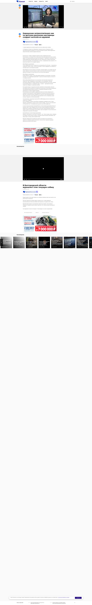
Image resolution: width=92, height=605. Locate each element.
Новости (31, 1)
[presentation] (1, 242)
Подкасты (41, 1)
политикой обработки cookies (63, 597)
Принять (78, 597)
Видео (35, 1)
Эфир (46, 1)
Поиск (73, 1)
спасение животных (45, 212)
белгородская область (28, 212)
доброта (37, 212)
